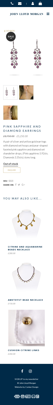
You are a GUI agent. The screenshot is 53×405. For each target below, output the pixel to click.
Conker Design (31, 387)
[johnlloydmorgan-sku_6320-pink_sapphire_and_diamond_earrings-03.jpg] (27, 92)
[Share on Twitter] (19, 184)
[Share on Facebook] (15, 184)
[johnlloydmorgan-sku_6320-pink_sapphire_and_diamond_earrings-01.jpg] (11, 92)
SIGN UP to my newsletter (26, 379)
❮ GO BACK (9, 31)
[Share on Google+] (23, 184)
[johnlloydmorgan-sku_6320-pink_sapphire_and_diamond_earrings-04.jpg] (11, 112)
